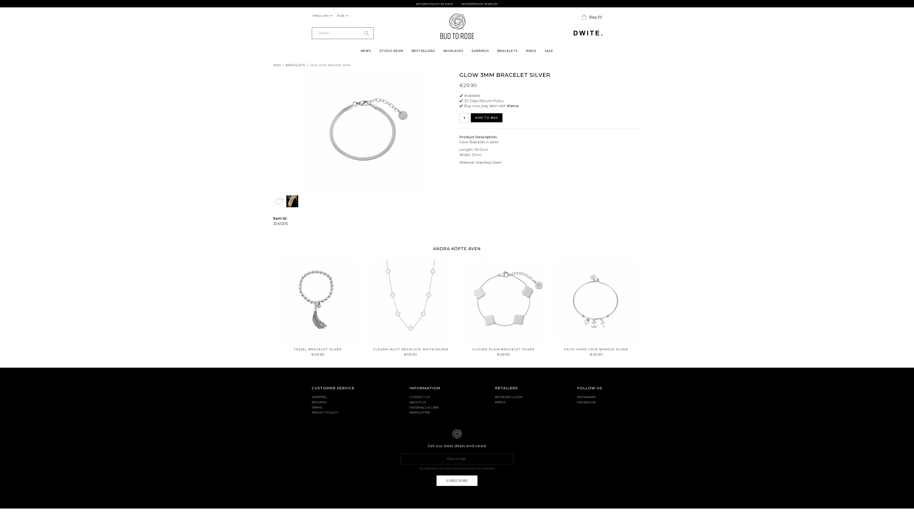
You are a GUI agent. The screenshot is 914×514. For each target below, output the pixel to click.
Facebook (586, 402)
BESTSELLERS (423, 51)
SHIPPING (319, 397)
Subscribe (457, 481)
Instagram (586, 397)
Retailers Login (508, 397)
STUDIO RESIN (391, 51)
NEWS (366, 51)
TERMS (317, 407)
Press (500, 402)
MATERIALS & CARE (424, 407)
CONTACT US (419, 397)
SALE (549, 51)
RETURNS (319, 402)
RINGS (531, 51)
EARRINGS (480, 51)
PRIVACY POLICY (325, 412)
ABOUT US (417, 402)
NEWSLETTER (419, 412)
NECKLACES (453, 51)
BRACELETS (507, 51)
